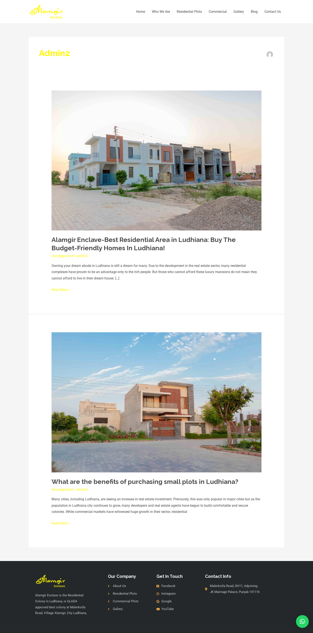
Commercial (218, 12)
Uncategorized (62, 256)
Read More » (61, 289)
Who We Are (161, 12)
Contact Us (272, 12)
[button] (302, 621)
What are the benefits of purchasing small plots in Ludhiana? (145, 481)
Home (140, 12)
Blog (254, 12)
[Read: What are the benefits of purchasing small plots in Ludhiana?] (157, 402)
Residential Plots (189, 12)
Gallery (239, 12)
